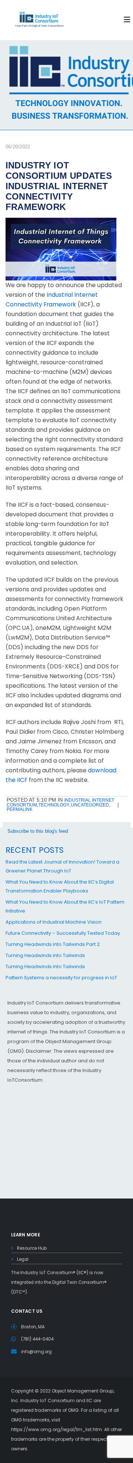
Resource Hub (32, 1248)
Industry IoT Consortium (66, 731)
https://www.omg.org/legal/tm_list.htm (56, 1429)
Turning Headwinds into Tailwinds (45, 955)
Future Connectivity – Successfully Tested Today (63, 933)
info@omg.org (36, 1352)
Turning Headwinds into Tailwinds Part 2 (53, 944)
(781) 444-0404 (37, 1339)
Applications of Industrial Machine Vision (54, 922)
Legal (22, 1259)
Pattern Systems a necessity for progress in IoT (61, 977)
